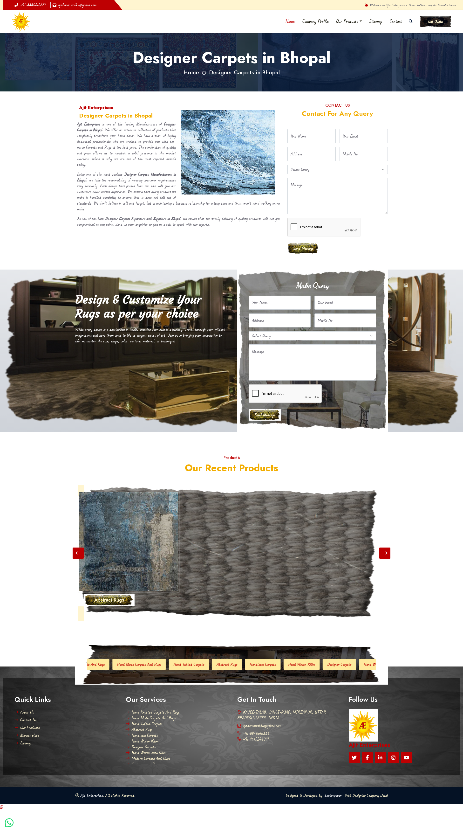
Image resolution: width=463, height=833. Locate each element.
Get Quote (435, 21)
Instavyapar (333, 795)
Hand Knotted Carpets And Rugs (156, 712)
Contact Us (28, 719)
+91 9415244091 (256, 739)
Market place (29, 735)
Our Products (347, 21)
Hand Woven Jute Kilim (308, 664)
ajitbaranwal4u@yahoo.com (77, 4)
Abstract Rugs (154, 664)
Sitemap (375, 21)
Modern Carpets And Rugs (357, 664)
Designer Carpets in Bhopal (244, 72)
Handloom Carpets (190, 664)
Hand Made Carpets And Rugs (154, 717)
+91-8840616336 (33, 4)
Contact (395, 21)
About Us (27, 712)
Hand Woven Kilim (228, 664)
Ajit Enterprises (92, 795)
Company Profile (315, 21)
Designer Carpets (266, 664)
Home (290, 21)
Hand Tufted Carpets (116, 664)
